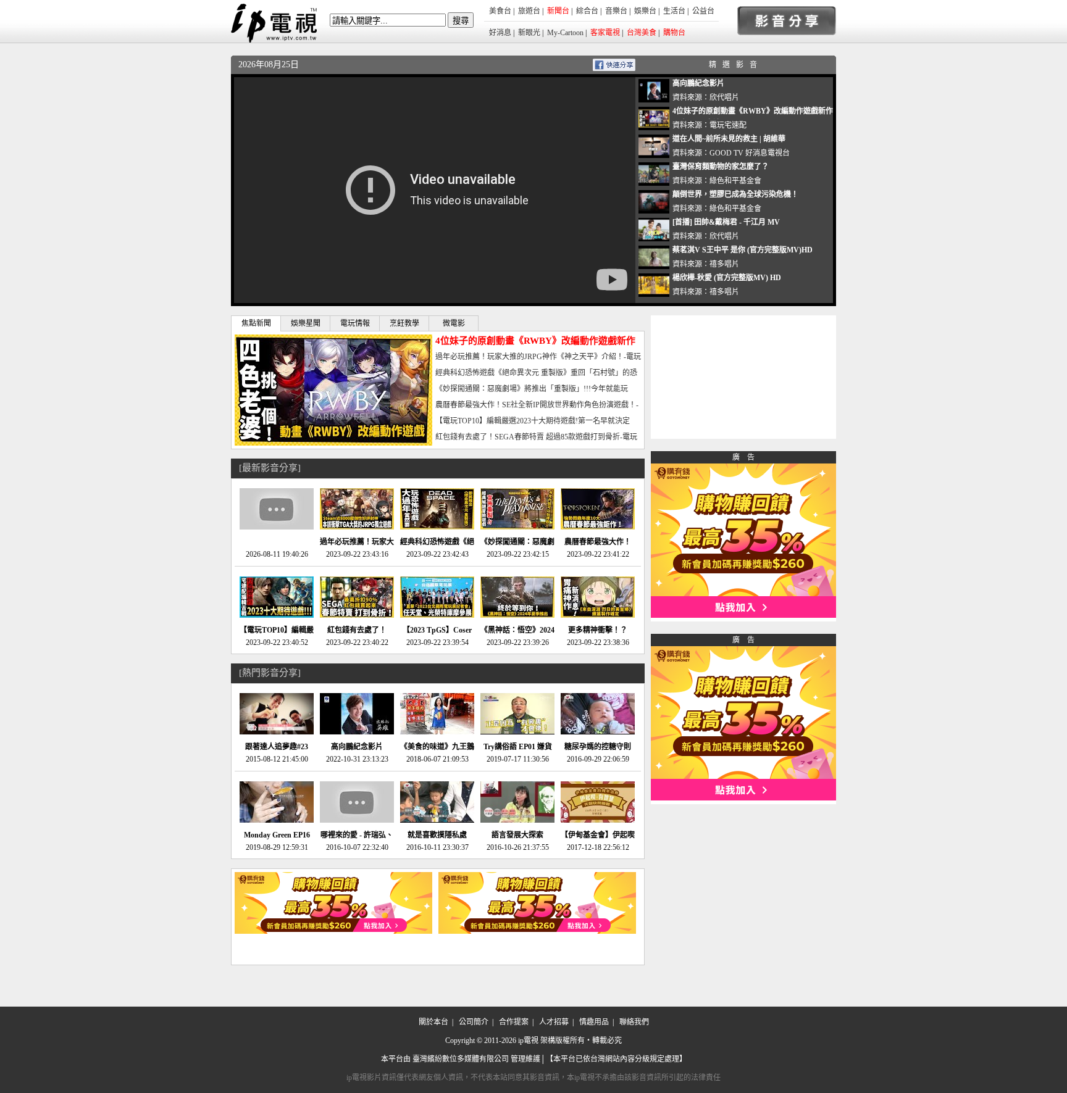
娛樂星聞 (305, 323)
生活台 (674, 11)
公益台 (703, 11)
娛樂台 (645, 11)
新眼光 (529, 32)
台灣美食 (641, 32)
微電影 (454, 323)
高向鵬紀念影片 (698, 83)
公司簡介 (473, 1022)
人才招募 (554, 1022)
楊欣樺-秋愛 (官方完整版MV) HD (726, 277)
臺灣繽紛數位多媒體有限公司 (460, 1059)
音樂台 (616, 11)
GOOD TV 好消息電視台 (749, 153)
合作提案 (514, 1022)
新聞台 (558, 11)
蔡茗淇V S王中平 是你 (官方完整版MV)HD (742, 250)
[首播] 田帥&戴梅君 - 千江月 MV (726, 222)
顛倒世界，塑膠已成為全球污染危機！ (735, 194)
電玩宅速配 (728, 125)
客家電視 (605, 32)
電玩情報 (355, 323)
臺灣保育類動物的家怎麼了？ (720, 166)
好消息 (500, 32)
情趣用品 (594, 1022)
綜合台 (587, 11)
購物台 (674, 32)
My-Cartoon (565, 32)
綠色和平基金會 (735, 181)
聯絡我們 (634, 1022)
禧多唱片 (724, 264)
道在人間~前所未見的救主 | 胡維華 (728, 139)
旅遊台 (529, 11)
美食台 (500, 11)
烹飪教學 (404, 323)
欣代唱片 (724, 97)
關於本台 (433, 1022)
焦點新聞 (256, 323)
